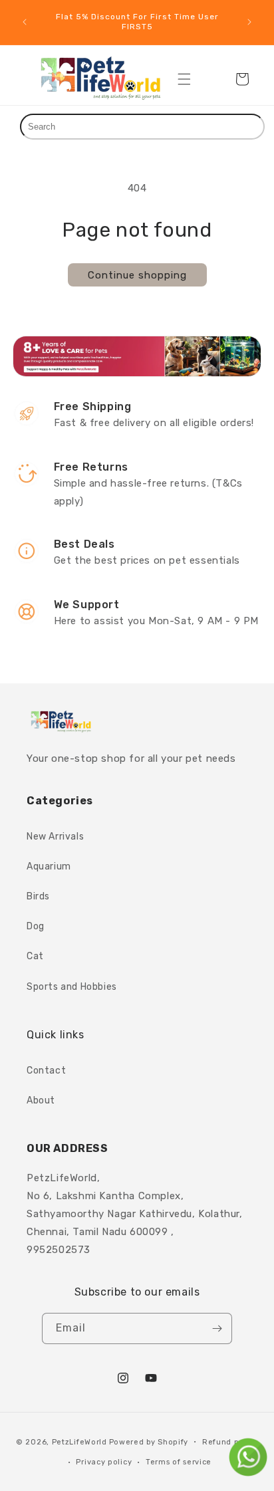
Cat (35, 956)
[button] (184, 79)
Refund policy (230, 1442)
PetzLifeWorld (79, 1441)
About (41, 1100)
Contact (46, 1070)
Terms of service (178, 1462)
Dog (36, 926)
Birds (38, 896)
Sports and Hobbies (72, 986)
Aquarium (49, 866)
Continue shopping (137, 275)
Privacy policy (104, 1462)
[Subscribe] (216, 1328)
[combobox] (142, 127)
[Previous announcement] (24, 22)
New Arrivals (55, 836)
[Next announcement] (249, 22)
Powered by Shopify (149, 1441)
